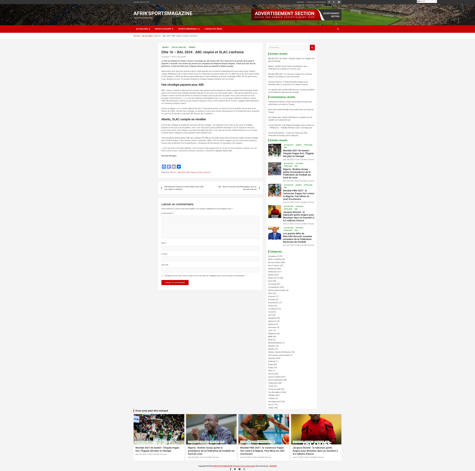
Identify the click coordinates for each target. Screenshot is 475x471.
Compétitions (273, 287)
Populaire (308, 145)
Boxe (270, 281)
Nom (164, 243)
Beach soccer (273, 278)
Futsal (270, 312)
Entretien (271, 299)
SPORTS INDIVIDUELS (188, 29)
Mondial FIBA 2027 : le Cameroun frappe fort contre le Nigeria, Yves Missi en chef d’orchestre (298, 194)
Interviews (272, 327)
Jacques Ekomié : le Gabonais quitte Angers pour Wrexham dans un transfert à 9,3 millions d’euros (298, 216)
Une (285, 147)
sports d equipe (274, 377)
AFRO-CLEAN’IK (274, 259)
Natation (271, 346)
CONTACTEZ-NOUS (213, 29)
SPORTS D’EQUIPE (163, 29)
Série (270, 371)
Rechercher (312, 47)
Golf (270, 315)
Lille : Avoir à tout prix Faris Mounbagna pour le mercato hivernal (237, 188)
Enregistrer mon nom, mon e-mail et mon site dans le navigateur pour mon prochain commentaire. (205, 276)
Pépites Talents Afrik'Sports (279, 352)
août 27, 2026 (288, 224)
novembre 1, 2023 (168, 57)
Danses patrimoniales (277, 290)
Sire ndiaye (272, 117)
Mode (270, 340)
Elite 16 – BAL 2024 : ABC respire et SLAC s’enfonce (190, 172)
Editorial (271, 296)
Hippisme (272, 321)
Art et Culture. (273, 265)
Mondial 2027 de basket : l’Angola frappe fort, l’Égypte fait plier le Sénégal (298, 153)
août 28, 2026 (288, 159)
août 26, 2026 (288, 245)
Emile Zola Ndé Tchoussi (304, 159)
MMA (270, 337)
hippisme (271, 324)
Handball (271, 318)
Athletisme (272, 269)
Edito (270, 293)
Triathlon (271, 398)
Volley (270, 408)
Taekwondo (273, 383)
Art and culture (274, 262)
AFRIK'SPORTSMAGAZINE (163, 13)
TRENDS (191, 47)
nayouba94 (181, 57)
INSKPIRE (273, 466)
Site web (164, 265)
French (422, 1)
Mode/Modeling (274, 343)
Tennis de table (274, 389)
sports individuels (275, 380)
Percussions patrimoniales (279, 355)
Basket (165, 47)
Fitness (271, 306)
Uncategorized (274, 401)
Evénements (273, 303)
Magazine (272, 333)
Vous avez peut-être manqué (151, 410)
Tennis (270, 386)
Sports (271, 374)
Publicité (271, 361)
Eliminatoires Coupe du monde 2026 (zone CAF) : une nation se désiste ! (184, 188)
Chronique (272, 284)
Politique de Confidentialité (316, 2)
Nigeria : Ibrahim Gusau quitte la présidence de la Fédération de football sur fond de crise (297, 173)
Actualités (300, 2)
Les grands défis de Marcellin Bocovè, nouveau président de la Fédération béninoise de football (297, 237)
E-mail (164, 254)
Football (300, 163)
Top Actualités (178, 47)
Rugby (270, 364)
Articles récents (278, 140)
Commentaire (167, 213)
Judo (270, 330)
